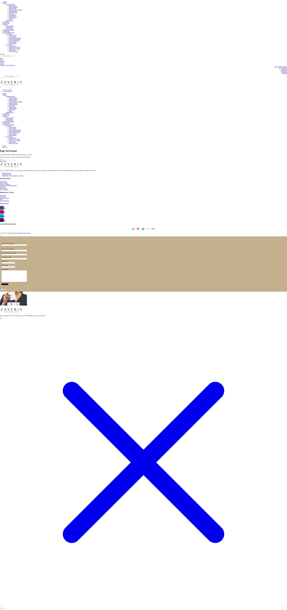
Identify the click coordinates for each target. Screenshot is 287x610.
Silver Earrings (12, 36)
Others (10, 19)
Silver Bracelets (12, 35)
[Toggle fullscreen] (2, 608)
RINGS (5, 3)
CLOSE (3, 289)
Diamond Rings (12, 8)
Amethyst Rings (13, 5)
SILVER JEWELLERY (8, 32)
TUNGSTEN (6, 31)
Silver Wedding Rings (14, 40)
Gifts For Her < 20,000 (14, 48)
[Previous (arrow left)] (0, 609)
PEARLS (5, 24)
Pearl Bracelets (9, 28)
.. (3, 78)
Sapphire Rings (12, 15)
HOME (5, 1)
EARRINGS (6, 22)
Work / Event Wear (13, 51)
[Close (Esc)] (5, 608)
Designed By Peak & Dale (24, 233)
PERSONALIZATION (8, 30)
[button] (7, 65)
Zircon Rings (12, 18)
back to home (3, 161)
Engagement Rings (10, 4)
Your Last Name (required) (7, 249)
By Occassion (9, 44)
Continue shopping (7, 91)
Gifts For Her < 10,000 (14, 47)
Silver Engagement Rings (15, 38)
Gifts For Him (12, 50)
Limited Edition (12, 43)
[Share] (3, 608)
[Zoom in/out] (0, 608)
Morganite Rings (13, 11)
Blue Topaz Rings (13, 7)
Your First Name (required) (7, 243)
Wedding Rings (9, 20)
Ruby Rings (12, 14)
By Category (9, 34)
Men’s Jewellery (13, 42)
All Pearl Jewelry (10, 26)
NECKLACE (6, 23)
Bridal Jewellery (13, 46)
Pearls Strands (9, 27)
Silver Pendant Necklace (15, 39)
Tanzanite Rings (13, 16)
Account (2, 64)
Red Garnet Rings (13, 12)
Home (1, 58)
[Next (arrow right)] (2, 609)
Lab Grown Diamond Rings (15, 10)
